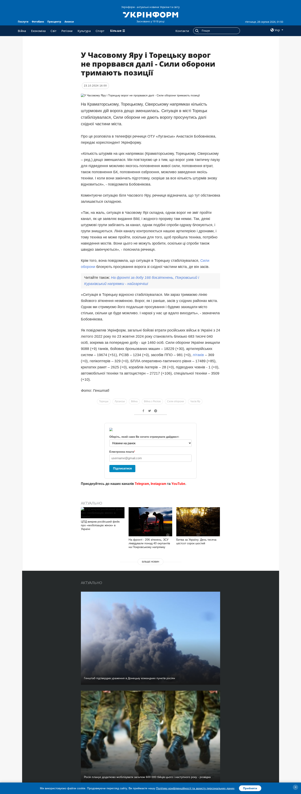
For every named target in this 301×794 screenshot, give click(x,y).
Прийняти (250, 788)
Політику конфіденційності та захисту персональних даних (195, 788)
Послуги (23, 21)
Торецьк (103, 401)
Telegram (142, 483)
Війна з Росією (152, 401)
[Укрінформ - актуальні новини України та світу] (150, 14)
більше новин (150, 561)
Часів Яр (195, 401)
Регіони (66, 31)
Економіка (38, 31)
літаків (199, 355)
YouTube (178, 483)
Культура (84, 31)
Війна (22, 31)
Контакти (182, 31)
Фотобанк (38, 21)
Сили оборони (175, 401)
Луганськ (120, 401)
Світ (54, 31)
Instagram (158, 483)
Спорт (100, 31)
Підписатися (122, 468)
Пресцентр (54, 21)
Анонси (69, 21)
